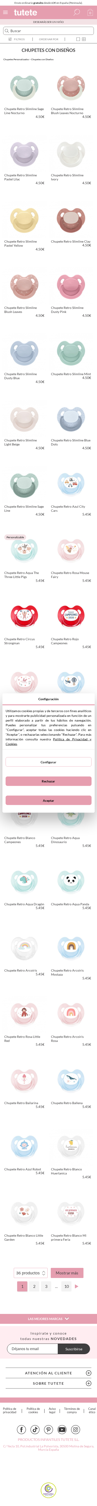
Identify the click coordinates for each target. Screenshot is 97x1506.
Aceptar (48, 800)
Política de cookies (33, 1410)
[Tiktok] (34, 1429)
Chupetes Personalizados (16, 59)
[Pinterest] (48, 1429)
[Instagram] (75, 1429)
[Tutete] (26, 13)
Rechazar (48, 781)
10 (66, 1286)
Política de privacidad (9, 1410)
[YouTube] (62, 1429)
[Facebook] (21, 1429)
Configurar (48, 762)
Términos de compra (72, 1410)
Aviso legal (52, 1410)
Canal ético (92, 1410)
